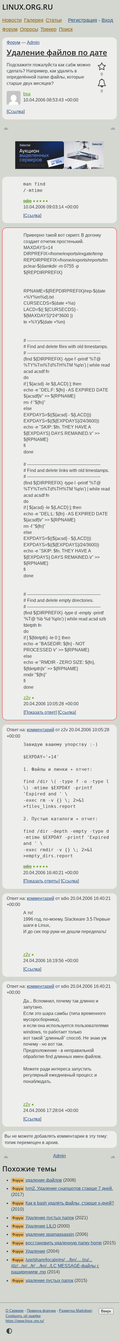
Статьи (54, 20)
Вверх (106, 1311)
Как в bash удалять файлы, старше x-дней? (69, 1203)
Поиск (66, 29)
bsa (26, 94)
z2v (27, 697)
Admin (33, 42)
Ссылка (16, 111)
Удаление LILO (40, 1226)
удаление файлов (43, 1180)
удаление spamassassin (49, 1234)
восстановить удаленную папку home (63, 1243)
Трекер (48, 29)
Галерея (33, 20)
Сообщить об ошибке (23, 1316)
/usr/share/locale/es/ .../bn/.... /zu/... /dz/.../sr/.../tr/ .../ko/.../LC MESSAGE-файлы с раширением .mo (55, 1266)
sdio (27, 201)
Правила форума (41, 1311)
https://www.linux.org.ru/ (25, 1321)
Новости (12, 20)
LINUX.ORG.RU (27, 7)
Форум (9, 29)
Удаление (35, 1251)
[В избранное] (101, 67)
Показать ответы (41, 881)
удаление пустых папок (49, 1280)
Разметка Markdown (75, 1311)
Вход (107, 20)
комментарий (40, 729)
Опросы (29, 29)
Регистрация (82, 20)
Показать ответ (40, 712)
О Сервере (15, 1311)
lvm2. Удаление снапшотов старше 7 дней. (69, 1188)
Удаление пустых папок (49, 1217)
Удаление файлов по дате (57, 52)
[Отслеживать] (101, 83)
